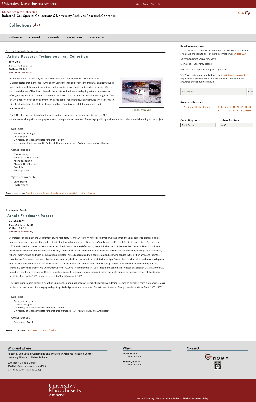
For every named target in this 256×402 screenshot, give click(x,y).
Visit (138, 4)
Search (250, 92)
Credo (241, 12)
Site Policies (189, 398)
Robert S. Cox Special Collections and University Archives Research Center (50, 353)
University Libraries (18, 357)
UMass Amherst (39, 357)
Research (53, 37)
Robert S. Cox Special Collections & (57, 15)
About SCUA (97, 37)
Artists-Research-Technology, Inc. (25, 50)
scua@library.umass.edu (233, 75)
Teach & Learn (74, 37)
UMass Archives (229, 120)
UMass (248, 110)
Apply (145, 4)
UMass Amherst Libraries (19, 11)
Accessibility (202, 398)
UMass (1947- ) (72, 193)
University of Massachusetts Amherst (162, 398)
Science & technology (53, 193)
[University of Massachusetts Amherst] (88, 390)
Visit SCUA (240, 53)
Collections (15, 37)
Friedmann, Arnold (16, 210)
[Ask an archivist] (113, 16)
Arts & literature (34, 193)
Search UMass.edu (159, 4)
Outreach (35, 37)
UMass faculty (88, 193)
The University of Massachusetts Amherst (29, 4)
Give (153, 4)
